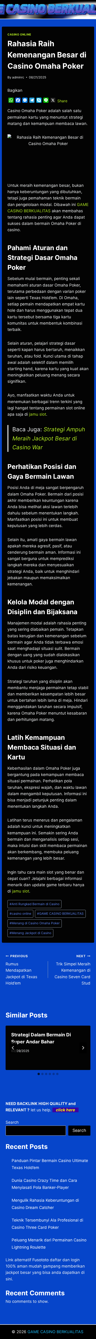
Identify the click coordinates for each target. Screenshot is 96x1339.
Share (62, 101)
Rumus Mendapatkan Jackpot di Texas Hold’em (21, 969)
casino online (20, 913)
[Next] (83, 1047)
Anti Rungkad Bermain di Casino (34, 904)
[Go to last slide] (13, 1047)
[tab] (39, 1074)
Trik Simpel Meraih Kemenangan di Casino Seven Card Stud (72, 969)
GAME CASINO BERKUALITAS (60, 913)
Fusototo (40, 1260)
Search (12, 1122)
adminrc (18, 77)
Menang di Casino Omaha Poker (35, 923)
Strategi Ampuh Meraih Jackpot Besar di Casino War (48, 438)
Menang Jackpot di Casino (30, 933)
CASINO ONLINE (19, 34)
